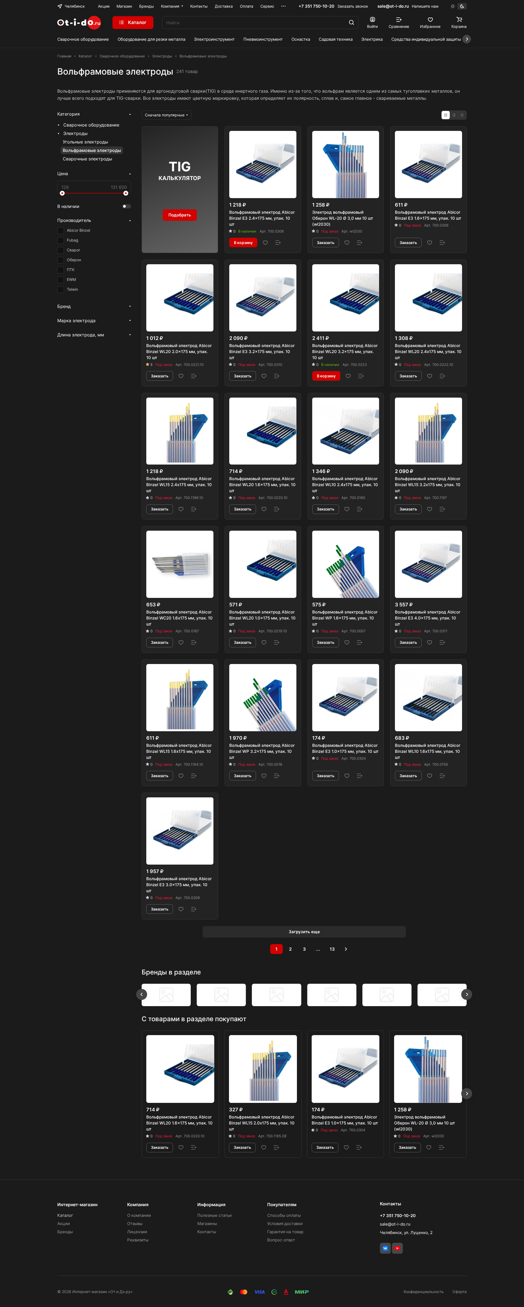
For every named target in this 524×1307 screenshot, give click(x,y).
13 (332, 949)
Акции (63, 1223)
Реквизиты (137, 1240)
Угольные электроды (85, 142)
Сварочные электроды (87, 158)
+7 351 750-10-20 (316, 6)
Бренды (65, 1231)
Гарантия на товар (285, 1231)
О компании (139, 1215)
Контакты (206, 1231)
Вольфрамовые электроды (92, 150)
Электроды (75, 133)
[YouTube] (397, 1248)
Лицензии (137, 1231)
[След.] (346, 949)
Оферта (459, 1291)
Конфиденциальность (424, 1291)
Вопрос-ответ (281, 1240)
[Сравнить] (278, 242)
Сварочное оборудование (91, 125)
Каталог (65, 1215)
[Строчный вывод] (454, 115)
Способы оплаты (284, 1215)
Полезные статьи (214, 1215)
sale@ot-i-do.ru (393, 6)
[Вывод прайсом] (462, 115)
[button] (141, 994)
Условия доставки (285, 1223)
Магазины (207, 1223)
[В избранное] (265, 242)
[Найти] (351, 22)
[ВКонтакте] (385, 1248)
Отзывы (134, 1223)
